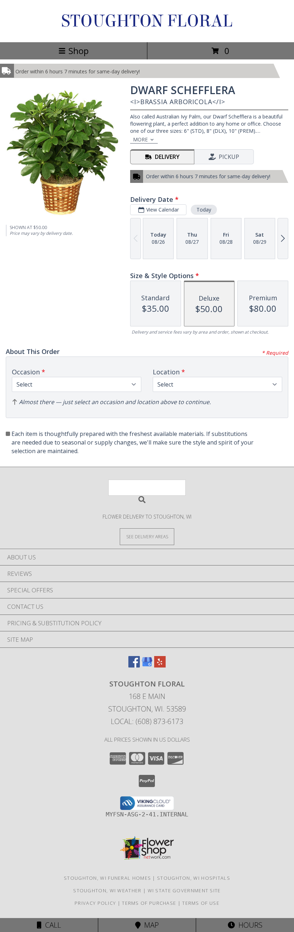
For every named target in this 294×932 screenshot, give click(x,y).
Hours (248, 925)
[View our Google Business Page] (147, 665)
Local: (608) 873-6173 (147, 721)
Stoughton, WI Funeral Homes (107, 878)
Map (150, 925)
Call (51, 925)
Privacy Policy (95, 903)
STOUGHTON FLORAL (147, 21)
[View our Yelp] (160, 665)
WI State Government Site (184, 890)
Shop (78, 51)
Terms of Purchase (149, 903)
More (140, 139)
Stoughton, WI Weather (107, 890)
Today (203, 209)
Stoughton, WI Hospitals (193, 878)
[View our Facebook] (134, 665)
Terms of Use (200, 903)
